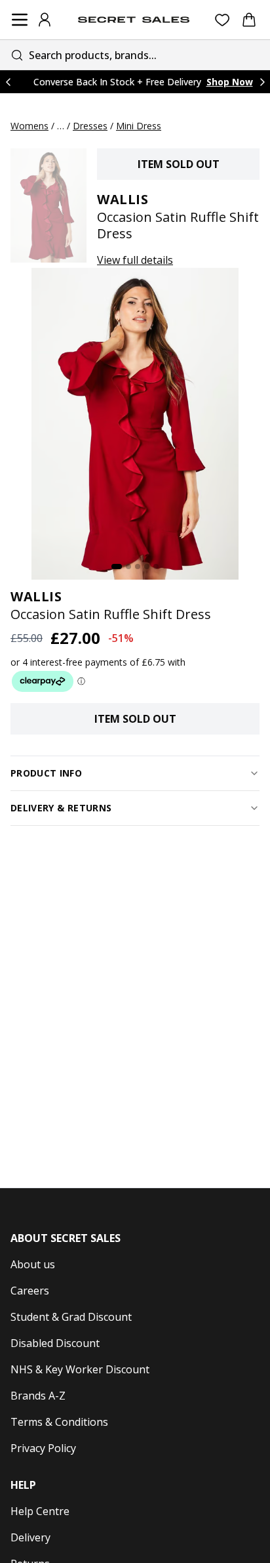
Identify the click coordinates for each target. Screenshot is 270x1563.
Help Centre (39, 1511)
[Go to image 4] (146, 566)
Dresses (90, 125)
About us (32, 1264)
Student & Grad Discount (71, 1317)
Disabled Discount (55, 1343)
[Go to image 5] (156, 566)
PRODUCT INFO (46, 773)
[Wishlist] (222, 20)
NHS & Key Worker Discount (79, 1369)
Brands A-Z (38, 1395)
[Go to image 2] (128, 566)
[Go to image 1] (116, 566)
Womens (29, 125)
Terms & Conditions (59, 1422)
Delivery (30, 1537)
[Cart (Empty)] (249, 20)
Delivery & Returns (60, 808)
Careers (29, 1290)
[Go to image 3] (137, 566)
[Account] (44, 20)
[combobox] (135, 55)
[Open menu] (19, 19)
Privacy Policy (43, 1448)
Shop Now (229, 81)
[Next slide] (262, 81)
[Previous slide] (8, 81)
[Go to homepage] (133, 20)
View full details (135, 260)
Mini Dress (138, 125)
